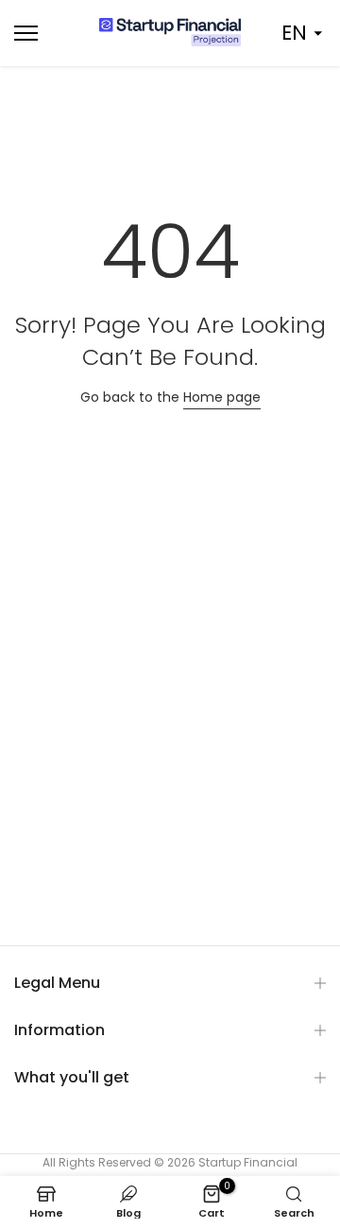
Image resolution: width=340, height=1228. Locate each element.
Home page (222, 397)
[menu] (47, 33)
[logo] (170, 32)
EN (294, 32)
